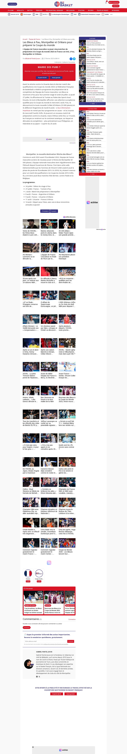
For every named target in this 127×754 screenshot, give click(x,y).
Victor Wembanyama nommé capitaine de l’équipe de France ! (72, 610)
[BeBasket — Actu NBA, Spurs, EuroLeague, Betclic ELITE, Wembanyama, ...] (63, 4)
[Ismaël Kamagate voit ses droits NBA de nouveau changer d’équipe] (82, 157)
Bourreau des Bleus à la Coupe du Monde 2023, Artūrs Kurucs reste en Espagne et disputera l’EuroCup (53, 612)
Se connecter (115, 2)
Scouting (81, 10)
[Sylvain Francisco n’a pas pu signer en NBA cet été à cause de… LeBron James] (82, 113)
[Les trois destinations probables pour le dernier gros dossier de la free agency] (82, 120)
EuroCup (47, 605)
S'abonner (116, 6)
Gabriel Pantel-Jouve (44, 652)
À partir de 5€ (42, 77)
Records (90, 10)
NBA (37, 14)
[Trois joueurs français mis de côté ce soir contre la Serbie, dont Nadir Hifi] (82, 93)
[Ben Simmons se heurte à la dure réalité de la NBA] (82, 169)
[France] (28, 573)
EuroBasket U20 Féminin (94, 72)
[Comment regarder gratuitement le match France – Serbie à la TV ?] (82, 68)
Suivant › (54, 211)
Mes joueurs (70, 10)
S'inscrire (70, 641)
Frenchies (39, 10)
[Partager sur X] (74, 58)
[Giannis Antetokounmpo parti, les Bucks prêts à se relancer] (82, 138)
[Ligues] (111, 14)
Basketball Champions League (90, 14)
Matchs (29, 10)
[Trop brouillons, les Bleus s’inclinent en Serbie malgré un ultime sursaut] (33, 597)
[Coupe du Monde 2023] (39, 573)
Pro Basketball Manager (54, 10)
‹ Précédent (45, 211)
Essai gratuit (56, 77)
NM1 (75, 14)
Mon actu (20, 10)
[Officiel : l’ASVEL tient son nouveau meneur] (82, 62)
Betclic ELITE (15, 14)
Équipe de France (102, 10)
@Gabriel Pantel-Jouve (32, 58)
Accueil (25, 39)
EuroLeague (27, 14)
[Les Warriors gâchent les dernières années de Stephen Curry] (82, 163)
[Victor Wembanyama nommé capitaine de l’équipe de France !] (74, 597)
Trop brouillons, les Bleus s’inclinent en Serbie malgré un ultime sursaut (33, 610)
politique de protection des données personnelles (55, 644)
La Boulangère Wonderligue (60, 14)
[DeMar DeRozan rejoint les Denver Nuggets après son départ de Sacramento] (82, 126)
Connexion (72, 619)
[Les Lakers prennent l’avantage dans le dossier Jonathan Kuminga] (82, 145)
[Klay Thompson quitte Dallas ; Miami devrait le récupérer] (82, 132)
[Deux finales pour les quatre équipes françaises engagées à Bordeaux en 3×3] (82, 55)
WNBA (107, 14)
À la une (10, 10)
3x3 (88, 47)
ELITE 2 (45, 14)
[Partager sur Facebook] (71, 58)
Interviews (115, 10)
